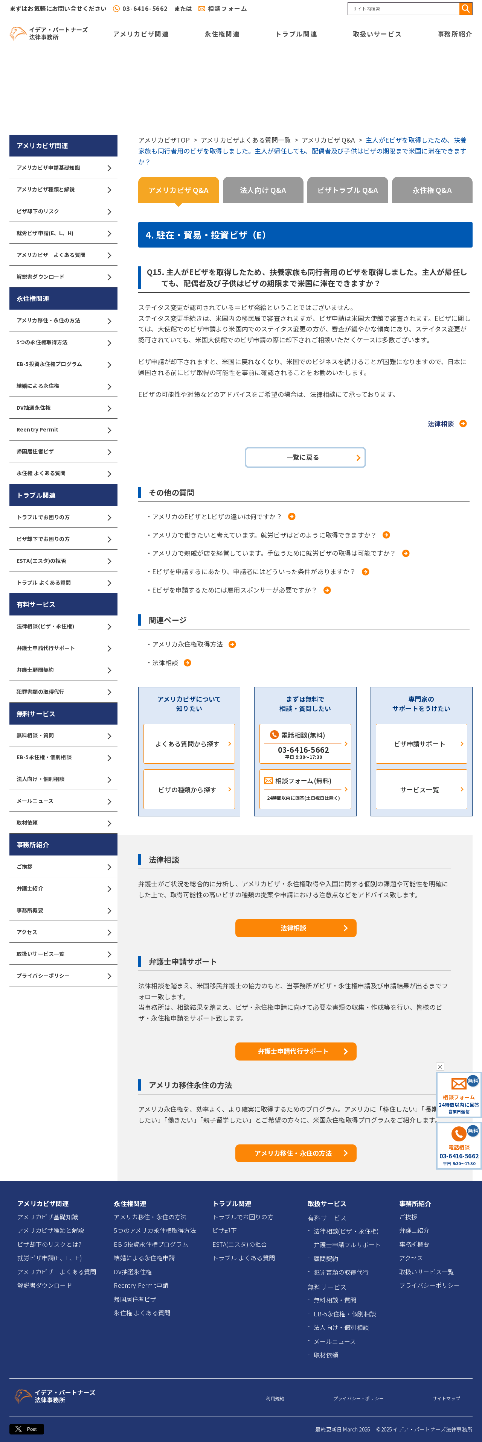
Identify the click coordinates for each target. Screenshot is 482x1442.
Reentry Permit (37, 429)
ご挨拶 (24, 866)
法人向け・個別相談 (40, 779)
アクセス (27, 932)
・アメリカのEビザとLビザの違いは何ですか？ (214, 516)
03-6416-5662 (145, 8)
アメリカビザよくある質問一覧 (246, 139)
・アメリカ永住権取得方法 (184, 644)
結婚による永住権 (38, 385)
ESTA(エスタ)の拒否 (41, 560)
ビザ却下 (224, 1230)
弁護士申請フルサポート (347, 1244)
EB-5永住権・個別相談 (44, 757)
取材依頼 (27, 822)
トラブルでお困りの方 (43, 517)
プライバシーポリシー (43, 975)
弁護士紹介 (30, 888)
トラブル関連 (296, 33)
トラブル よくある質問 (44, 582)
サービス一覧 (419, 789)
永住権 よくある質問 (41, 473)
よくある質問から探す (187, 743)
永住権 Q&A (432, 190)
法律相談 (441, 423)
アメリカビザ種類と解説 (46, 189)
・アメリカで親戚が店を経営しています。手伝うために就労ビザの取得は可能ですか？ (271, 553)
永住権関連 (222, 33)
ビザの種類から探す (187, 789)
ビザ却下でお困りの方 (43, 538)
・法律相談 (162, 662)
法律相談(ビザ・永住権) (45, 626)
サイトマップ (446, 1398)
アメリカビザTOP (164, 139)
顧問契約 (326, 1258)
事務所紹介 (455, 33)
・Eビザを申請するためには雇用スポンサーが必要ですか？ (232, 589)
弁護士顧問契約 (35, 669)
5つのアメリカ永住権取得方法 (155, 1230)
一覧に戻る (303, 457)
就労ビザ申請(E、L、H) (45, 233)
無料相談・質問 (35, 735)
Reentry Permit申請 (141, 1285)
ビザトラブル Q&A (347, 190)
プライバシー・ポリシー (358, 1398)
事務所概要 (30, 910)
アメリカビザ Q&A (328, 139)
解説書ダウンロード (40, 276)
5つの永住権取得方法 (42, 342)
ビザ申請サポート (419, 743)
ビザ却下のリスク (38, 211)
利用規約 (275, 1398)
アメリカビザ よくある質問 (51, 254)
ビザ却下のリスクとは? (49, 1244)
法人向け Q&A (263, 190)
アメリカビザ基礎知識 (47, 1216)
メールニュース (35, 800)
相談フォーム (228, 8)
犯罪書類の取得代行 (40, 691)
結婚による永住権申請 (144, 1257)
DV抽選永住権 (33, 407)
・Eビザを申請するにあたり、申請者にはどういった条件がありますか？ (251, 571)
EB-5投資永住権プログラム (49, 364)
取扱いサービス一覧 (40, 953)
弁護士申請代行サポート (46, 648)
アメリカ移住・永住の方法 (48, 320)
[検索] (466, 9)
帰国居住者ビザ (35, 451)
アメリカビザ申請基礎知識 (48, 167)
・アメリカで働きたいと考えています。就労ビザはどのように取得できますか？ (261, 534)
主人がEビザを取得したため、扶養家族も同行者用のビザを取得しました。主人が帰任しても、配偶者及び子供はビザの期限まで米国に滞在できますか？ (302, 150)
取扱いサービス (377, 33)
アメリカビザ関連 (141, 33)
